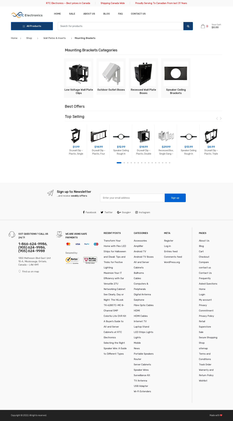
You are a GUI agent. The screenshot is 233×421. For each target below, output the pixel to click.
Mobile (137, 342)
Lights (137, 337)
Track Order (205, 364)
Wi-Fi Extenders (142, 391)
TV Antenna (140, 380)
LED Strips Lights (143, 332)
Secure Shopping (208, 337)
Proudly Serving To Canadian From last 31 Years (161, 3)
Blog (106, 13)
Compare (204, 262)
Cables (137, 278)
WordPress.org (172, 262)
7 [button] (141, 162)
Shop (29, 38)
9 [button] (148, 162)
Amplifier (138, 246)
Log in (167, 246)
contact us (205, 267)
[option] (76, 141)
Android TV (140, 251)
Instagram (144, 212)
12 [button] (159, 162)
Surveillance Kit (142, 375)
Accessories (140, 240)
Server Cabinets (142, 364)
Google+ (126, 212)
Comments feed (173, 256)
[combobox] (121, 26)
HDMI (137, 310)
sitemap (203, 348)
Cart (201, 251)
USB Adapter (141, 386)
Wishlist (203, 380)
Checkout (204, 256)
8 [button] (145, 162)
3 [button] (127, 162)
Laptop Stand (141, 326)
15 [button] (169, 162)
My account (205, 299)
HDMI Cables (141, 316)
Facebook (91, 212)
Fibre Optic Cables (144, 305)
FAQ (120, 13)
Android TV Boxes (144, 256)
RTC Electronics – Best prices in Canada (68, 3)
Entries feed (171, 251)
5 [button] (134, 162)
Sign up (175, 197)
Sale (72, 13)
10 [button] (152, 162)
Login (202, 294)
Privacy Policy (206, 316)
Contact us (138, 13)
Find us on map (30, 271)
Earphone (139, 299)
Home (57, 13)
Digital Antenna (142, 294)
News (137, 348)
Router (137, 359)
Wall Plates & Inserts (54, 38)
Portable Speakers (144, 353)
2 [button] (124, 162)
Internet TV (140, 321)
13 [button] (162, 162)
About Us (89, 13)
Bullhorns (139, 273)
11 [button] (155, 162)
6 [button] (138, 162)
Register (168, 240)
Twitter (108, 212)
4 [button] (131, 162)
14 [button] (166, 162)
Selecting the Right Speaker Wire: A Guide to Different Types (115, 348)
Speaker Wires (141, 369)
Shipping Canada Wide (113, 3)
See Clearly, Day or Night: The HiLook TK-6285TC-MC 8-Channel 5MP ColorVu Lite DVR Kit (115, 305)
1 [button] (119, 162)
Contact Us (205, 273)
